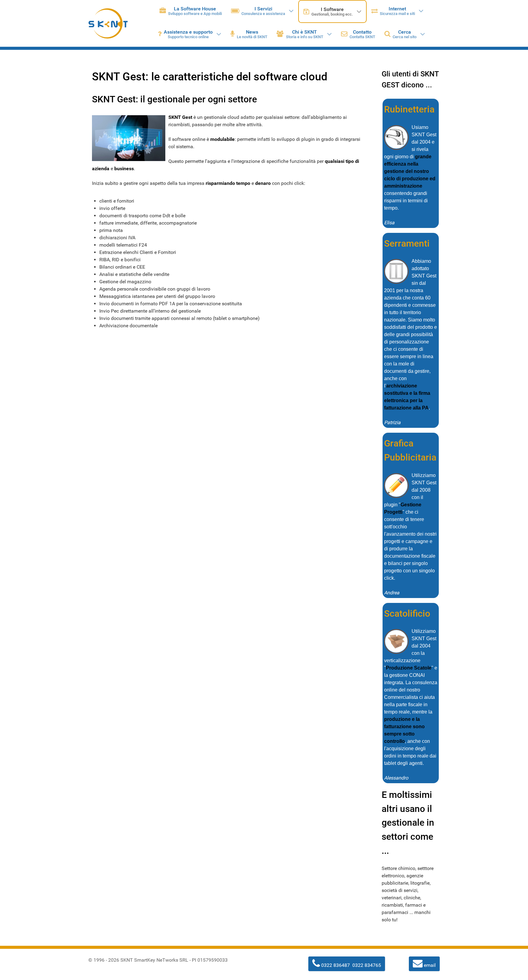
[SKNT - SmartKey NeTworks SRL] (108, 23)
